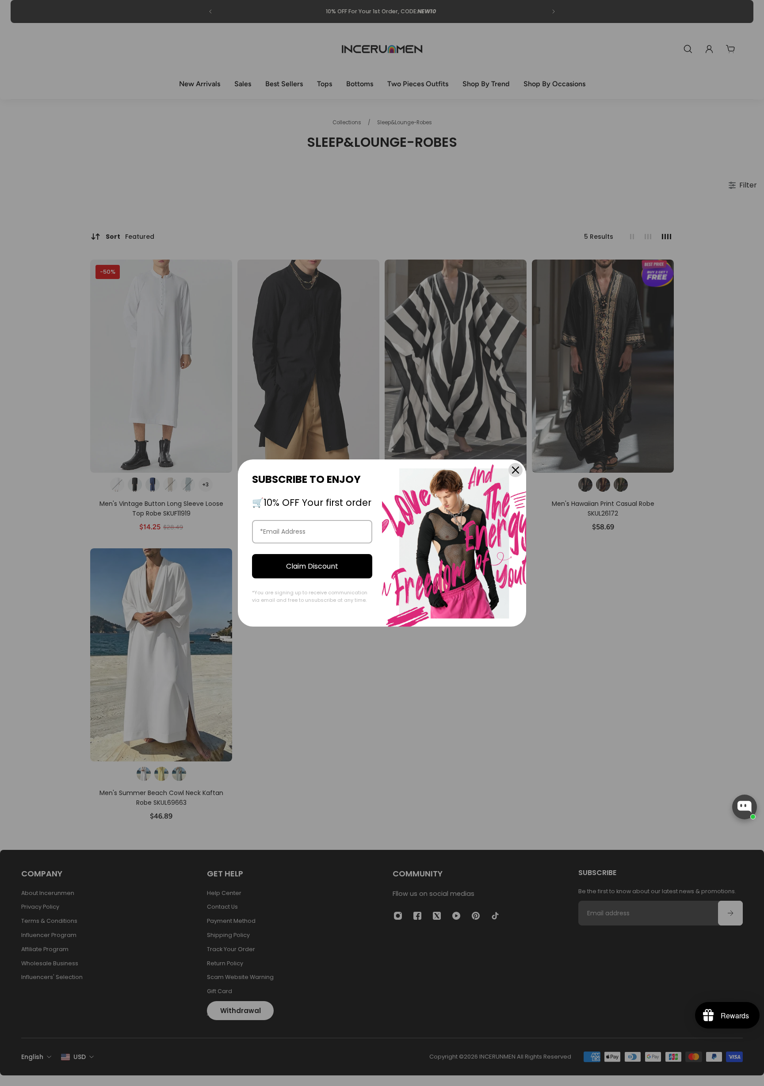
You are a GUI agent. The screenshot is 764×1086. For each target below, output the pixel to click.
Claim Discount (312, 566)
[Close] (515, 470)
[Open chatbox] (744, 807)
